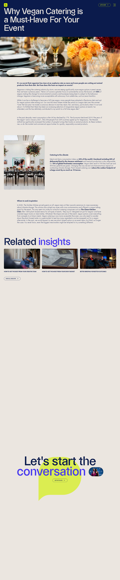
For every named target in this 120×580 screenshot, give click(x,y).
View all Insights (11, 279)
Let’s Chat (103, 5)
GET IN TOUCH (58, 480)
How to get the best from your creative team (22, 260)
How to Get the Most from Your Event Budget (60, 260)
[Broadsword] (5, 5)
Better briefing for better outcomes (98, 260)
